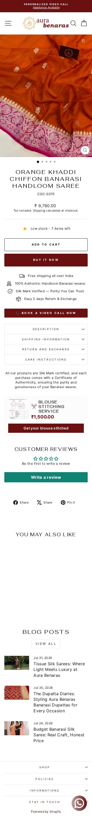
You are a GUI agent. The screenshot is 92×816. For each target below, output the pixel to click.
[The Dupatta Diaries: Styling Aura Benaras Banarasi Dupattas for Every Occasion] (16, 693)
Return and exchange (46, 349)
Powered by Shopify (46, 811)
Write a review (46, 477)
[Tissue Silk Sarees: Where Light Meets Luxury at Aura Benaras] (16, 663)
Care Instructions (46, 359)
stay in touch (44, 801)
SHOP (44, 767)
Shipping (39, 210)
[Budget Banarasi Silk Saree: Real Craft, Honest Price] (16, 728)
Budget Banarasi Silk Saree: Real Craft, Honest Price (58, 735)
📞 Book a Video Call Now (46, 313)
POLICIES (45, 778)
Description (46, 329)
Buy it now (46, 260)
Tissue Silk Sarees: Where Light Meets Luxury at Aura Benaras (59, 669)
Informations (45, 790)
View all (46, 644)
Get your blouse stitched (46, 428)
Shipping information (46, 339)
